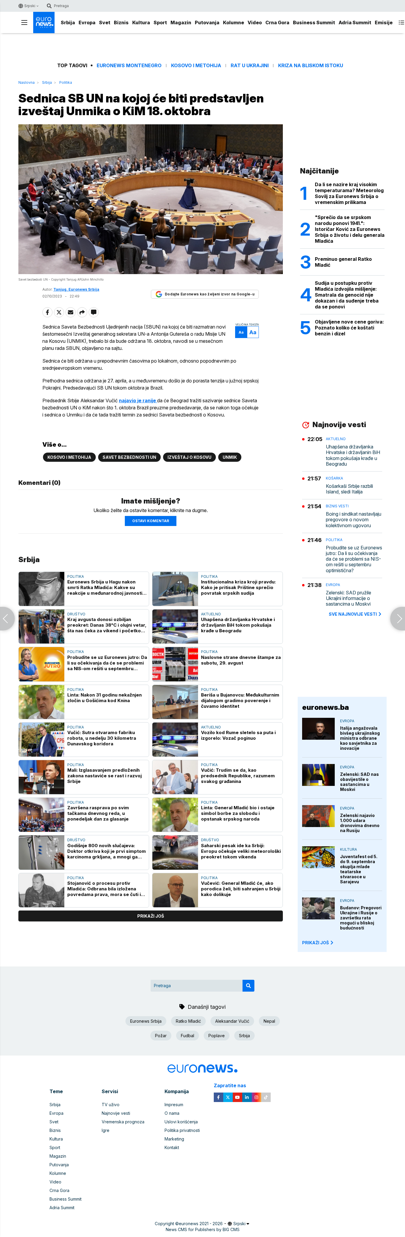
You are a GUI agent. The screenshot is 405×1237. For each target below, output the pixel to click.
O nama (172, 1113)
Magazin (180, 22)
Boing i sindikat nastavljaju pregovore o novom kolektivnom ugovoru (353, 519)
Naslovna (26, 82)
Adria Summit (355, 22)
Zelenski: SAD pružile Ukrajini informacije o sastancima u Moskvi (348, 598)
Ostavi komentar (150, 521)
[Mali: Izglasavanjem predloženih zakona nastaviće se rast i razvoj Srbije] (41, 777)
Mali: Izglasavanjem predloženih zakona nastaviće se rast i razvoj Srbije (104, 775)
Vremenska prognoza (123, 1121)
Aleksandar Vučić (232, 1021)
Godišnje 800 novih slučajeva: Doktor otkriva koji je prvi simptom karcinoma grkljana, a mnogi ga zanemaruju (106, 851)
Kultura (141, 22)
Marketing (174, 1138)
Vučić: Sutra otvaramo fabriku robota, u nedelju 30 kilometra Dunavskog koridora (101, 738)
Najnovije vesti (116, 1113)
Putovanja (207, 22)
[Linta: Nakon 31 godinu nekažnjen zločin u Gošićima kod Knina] (41, 702)
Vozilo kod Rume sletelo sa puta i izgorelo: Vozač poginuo (238, 735)
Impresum (174, 1104)
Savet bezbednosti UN (129, 457)
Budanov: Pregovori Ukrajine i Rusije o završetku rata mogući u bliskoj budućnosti (361, 917)
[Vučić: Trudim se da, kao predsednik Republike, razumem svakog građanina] (175, 777)
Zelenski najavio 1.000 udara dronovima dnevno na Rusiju (360, 823)
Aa (241, 332)
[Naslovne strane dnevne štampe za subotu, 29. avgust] (175, 664)
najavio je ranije (138, 400)
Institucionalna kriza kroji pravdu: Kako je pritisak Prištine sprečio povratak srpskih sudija (238, 587)
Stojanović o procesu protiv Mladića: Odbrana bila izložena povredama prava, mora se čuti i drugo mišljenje (104, 888)
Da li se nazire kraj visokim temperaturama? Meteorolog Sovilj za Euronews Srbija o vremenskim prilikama (349, 193)
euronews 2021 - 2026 (201, 1223)
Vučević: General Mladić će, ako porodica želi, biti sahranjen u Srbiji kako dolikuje (240, 888)
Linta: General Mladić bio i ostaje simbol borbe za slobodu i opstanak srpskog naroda (238, 813)
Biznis (121, 22)
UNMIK (230, 457)
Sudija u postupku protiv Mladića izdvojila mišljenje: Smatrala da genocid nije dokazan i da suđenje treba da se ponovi (347, 295)
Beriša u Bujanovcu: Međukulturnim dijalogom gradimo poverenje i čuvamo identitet (240, 700)
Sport (160, 22)
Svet (104, 22)
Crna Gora (277, 22)
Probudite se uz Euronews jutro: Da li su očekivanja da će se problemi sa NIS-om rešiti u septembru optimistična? (107, 662)
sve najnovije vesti (353, 614)
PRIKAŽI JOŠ (315, 942)
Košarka (334, 478)
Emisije (384, 22)
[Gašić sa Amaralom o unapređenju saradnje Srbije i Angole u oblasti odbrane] (397, 618)
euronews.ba (325, 707)
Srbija (68, 22)
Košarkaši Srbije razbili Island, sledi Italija (349, 489)
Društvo (76, 614)
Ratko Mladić (188, 1021)
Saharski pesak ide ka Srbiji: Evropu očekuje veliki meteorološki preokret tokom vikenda (241, 851)
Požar (161, 1035)
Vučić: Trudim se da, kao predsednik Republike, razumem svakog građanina (238, 775)
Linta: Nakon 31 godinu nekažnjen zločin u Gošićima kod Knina (104, 697)
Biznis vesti (337, 506)
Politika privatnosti (182, 1130)
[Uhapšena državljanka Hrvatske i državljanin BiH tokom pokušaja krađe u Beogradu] (175, 626)
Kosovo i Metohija (196, 65)
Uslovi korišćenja (181, 1121)
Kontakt (172, 1147)
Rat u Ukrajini (250, 65)
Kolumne (233, 22)
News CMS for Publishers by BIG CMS (203, 1229)
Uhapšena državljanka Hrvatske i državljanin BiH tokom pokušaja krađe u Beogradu (238, 625)
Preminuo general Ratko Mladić (343, 262)
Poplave (216, 1035)
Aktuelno (211, 614)
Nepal (269, 1021)
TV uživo (110, 1104)
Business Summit (314, 22)
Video (255, 22)
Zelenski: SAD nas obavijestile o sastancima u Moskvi (359, 782)
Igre (105, 1130)
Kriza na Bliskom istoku (310, 65)
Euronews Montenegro (129, 65)
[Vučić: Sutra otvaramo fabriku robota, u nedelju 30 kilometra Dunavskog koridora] (41, 740)
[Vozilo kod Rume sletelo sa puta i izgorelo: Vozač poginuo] (175, 740)
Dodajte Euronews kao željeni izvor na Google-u (209, 294)
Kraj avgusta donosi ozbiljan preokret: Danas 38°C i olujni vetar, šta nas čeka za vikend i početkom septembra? (106, 625)
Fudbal (187, 1035)
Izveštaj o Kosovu (189, 457)
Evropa (87, 22)
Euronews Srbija (146, 1021)
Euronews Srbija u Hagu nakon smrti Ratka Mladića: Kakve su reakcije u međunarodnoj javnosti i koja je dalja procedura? (106, 587)
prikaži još (150, 915)
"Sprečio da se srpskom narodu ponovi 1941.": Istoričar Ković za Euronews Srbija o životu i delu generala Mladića (350, 229)
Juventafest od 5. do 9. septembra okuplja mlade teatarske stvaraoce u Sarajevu (358, 869)
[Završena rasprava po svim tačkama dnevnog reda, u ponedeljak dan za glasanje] (41, 815)
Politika (65, 82)
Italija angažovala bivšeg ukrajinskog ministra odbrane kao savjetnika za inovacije (360, 738)
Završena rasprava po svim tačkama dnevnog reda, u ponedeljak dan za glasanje (98, 813)
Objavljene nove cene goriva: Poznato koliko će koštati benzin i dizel (349, 328)
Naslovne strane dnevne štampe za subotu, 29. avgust (241, 660)
